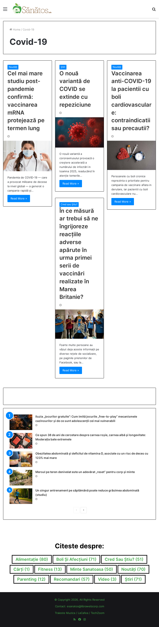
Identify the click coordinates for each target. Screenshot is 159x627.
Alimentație (32, 559)
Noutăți (13, 66)
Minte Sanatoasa (91, 569)
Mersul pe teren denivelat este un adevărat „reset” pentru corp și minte (85, 472)
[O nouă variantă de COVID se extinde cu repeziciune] (79, 132)
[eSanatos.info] (32, 9)
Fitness (50, 569)
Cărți (21, 569)
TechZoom (97, 613)
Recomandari (72, 579)
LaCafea (83, 613)
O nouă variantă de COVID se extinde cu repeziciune (75, 89)
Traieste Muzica (65, 613)
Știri (63, 66)
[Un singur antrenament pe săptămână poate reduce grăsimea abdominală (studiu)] (21, 496)
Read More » (19, 198)
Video (107, 579)
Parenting (31, 579)
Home (16, 29)
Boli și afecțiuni (76, 559)
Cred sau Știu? (69, 204)
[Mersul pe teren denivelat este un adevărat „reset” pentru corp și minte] (21, 477)
